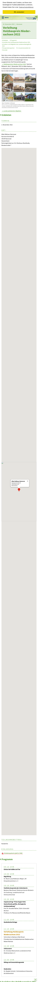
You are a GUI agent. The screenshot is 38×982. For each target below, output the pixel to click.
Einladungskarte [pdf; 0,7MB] (13, 853)
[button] (19, 490)
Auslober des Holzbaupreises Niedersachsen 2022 (16, 42)
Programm (14, 40)
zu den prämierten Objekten (12, 111)
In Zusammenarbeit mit (23, 48)
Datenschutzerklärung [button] (26, 7)
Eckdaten (5, 40)
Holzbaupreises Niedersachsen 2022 (15, 64)
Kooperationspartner (9, 48)
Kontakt (5, 50)
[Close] (27, 481)
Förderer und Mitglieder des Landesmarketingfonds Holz (16, 45)
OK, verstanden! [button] (19, 12)
